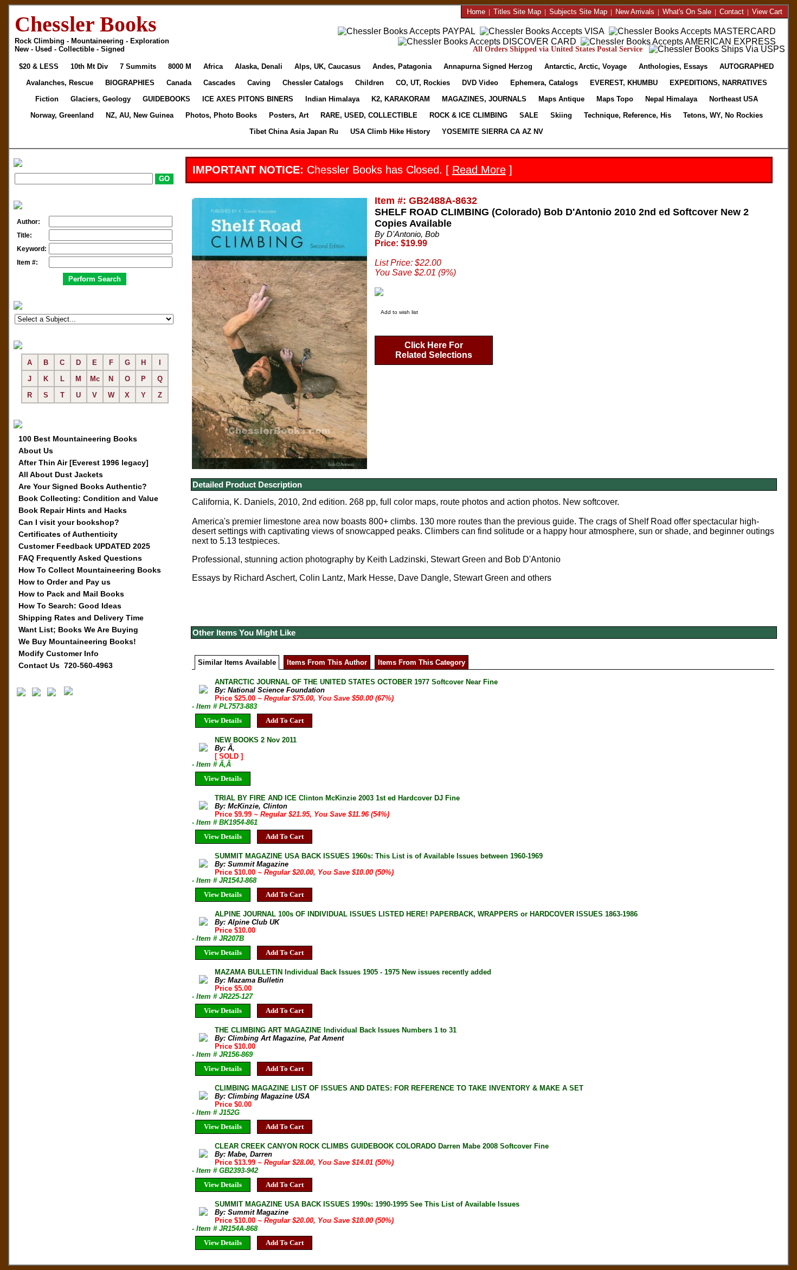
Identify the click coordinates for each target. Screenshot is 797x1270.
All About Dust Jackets (60, 474)
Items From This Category (421, 662)
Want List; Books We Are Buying (78, 629)
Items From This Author (327, 662)
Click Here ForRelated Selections (433, 350)
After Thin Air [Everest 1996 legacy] (83, 462)
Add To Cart (285, 720)
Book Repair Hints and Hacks (72, 510)
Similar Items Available (237, 662)
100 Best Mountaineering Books (77, 438)
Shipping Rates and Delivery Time (81, 617)
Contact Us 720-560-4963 (65, 665)
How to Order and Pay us (64, 582)
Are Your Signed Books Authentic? (82, 486)
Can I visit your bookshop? (68, 522)
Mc (95, 379)
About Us (35, 450)
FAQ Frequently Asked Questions (80, 558)
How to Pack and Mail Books (71, 593)
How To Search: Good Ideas (69, 605)
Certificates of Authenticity (68, 534)
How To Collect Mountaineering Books (89, 570)
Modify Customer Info (58, 653)
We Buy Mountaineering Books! (77, 641)
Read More (479, 170)
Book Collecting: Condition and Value (88, 498)
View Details (223, 720)
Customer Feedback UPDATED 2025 (84, 546)
